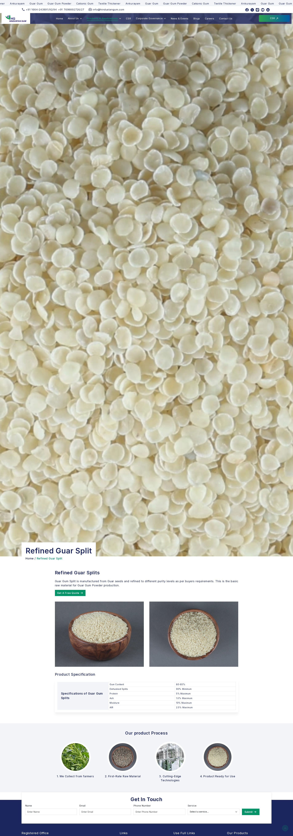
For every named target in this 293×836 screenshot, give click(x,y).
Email (82, 805)
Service (192, 805)
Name (28, 805)
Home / (31, 558)
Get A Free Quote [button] (68, 592)
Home (59, 18)
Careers (209, 18)
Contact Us (225, 18)
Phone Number (142, 805)
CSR (128, 18)
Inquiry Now (260, 14)
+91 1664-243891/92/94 (41, 9)
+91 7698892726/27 (71, 9)
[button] (75, 18)
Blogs (196, 18)
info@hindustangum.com (108, 9)
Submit (249, 811)
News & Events (179, 18)
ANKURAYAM (259, 21)
